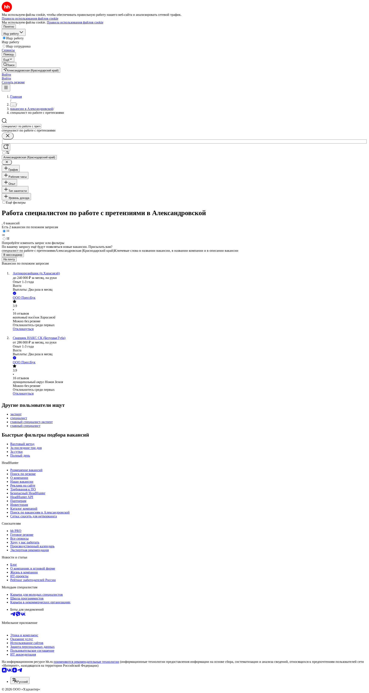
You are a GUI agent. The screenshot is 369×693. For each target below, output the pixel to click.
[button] (6, 74)
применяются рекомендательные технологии (86, 661)
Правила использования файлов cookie (75, 22)
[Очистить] (8, 135)
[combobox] (21, 126)
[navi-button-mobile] (6, 87)
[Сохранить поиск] (6, 147)
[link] (9, 64)
